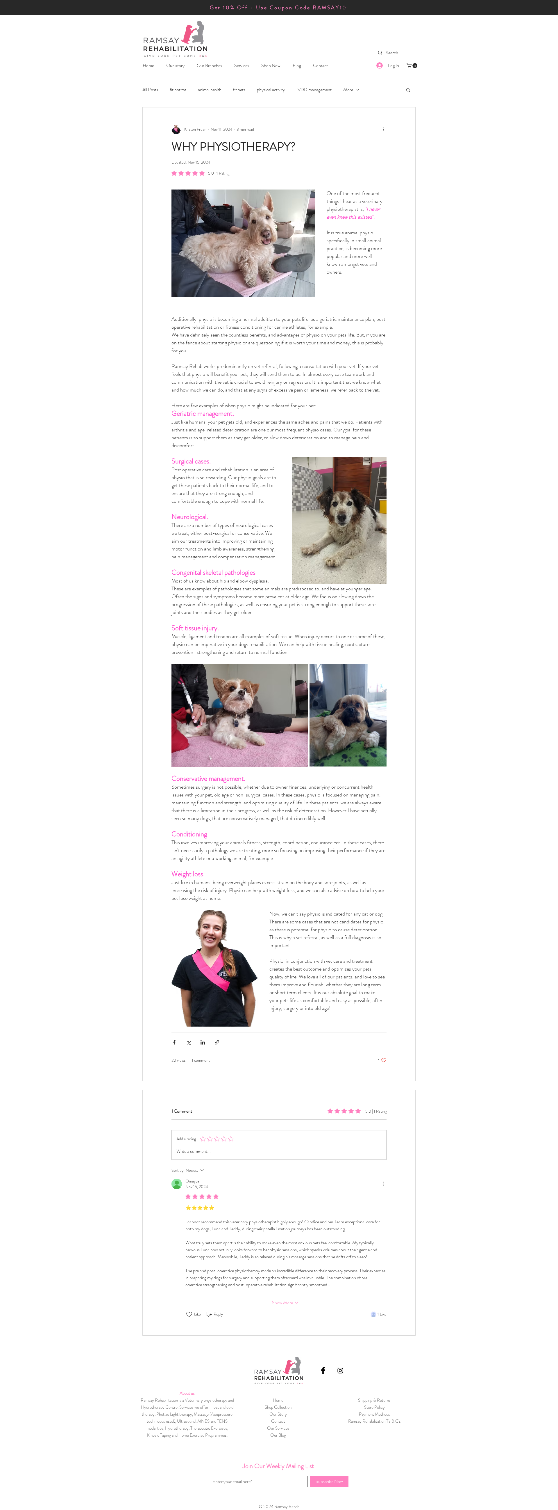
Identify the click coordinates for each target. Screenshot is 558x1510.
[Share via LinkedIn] (202, 1042)
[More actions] (383, 129)
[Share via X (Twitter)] (188, 1042)
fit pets (239, 89)
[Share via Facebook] (174, 1042)
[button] (209, 65)
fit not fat (178, 89)
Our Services (278, 1428)
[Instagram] (340, 1370)
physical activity (271, 89)
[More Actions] (383, 1183)
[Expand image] (239, 715)
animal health (209, 89)
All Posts (150, 89)
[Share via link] (217, 1042)
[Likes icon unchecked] (189, 1314)
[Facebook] (323, 1370)
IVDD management (314, 89)
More (348, 89)
